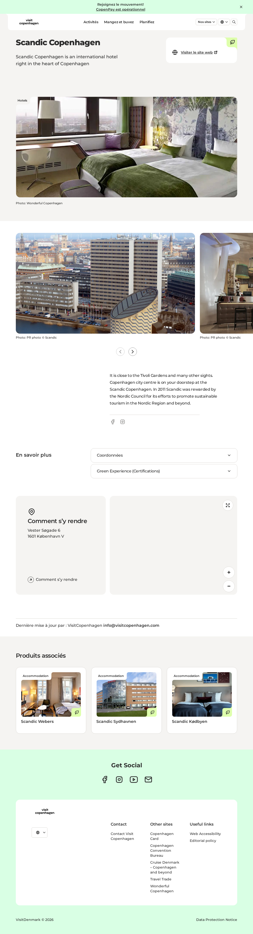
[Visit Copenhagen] (45, 811)
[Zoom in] (229, 572)
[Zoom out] (229, 586)
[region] (173, 545)
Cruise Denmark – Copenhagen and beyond (164, 867)
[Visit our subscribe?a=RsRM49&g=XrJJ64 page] (148, 779)
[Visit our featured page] (133, 779)
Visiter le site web (197, 52)
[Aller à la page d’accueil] (29, 22)
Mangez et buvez (119, 22)
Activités (91, 22)
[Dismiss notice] (241, 7)
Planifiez (147, 22)
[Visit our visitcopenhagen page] (104, 779)
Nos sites (204, 22)
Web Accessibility (205, 834)
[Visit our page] (119, 779)
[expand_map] (227, 505)
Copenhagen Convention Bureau (162, 850)
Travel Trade (160, 879)
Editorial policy (203, 840)
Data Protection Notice (216, 919)
